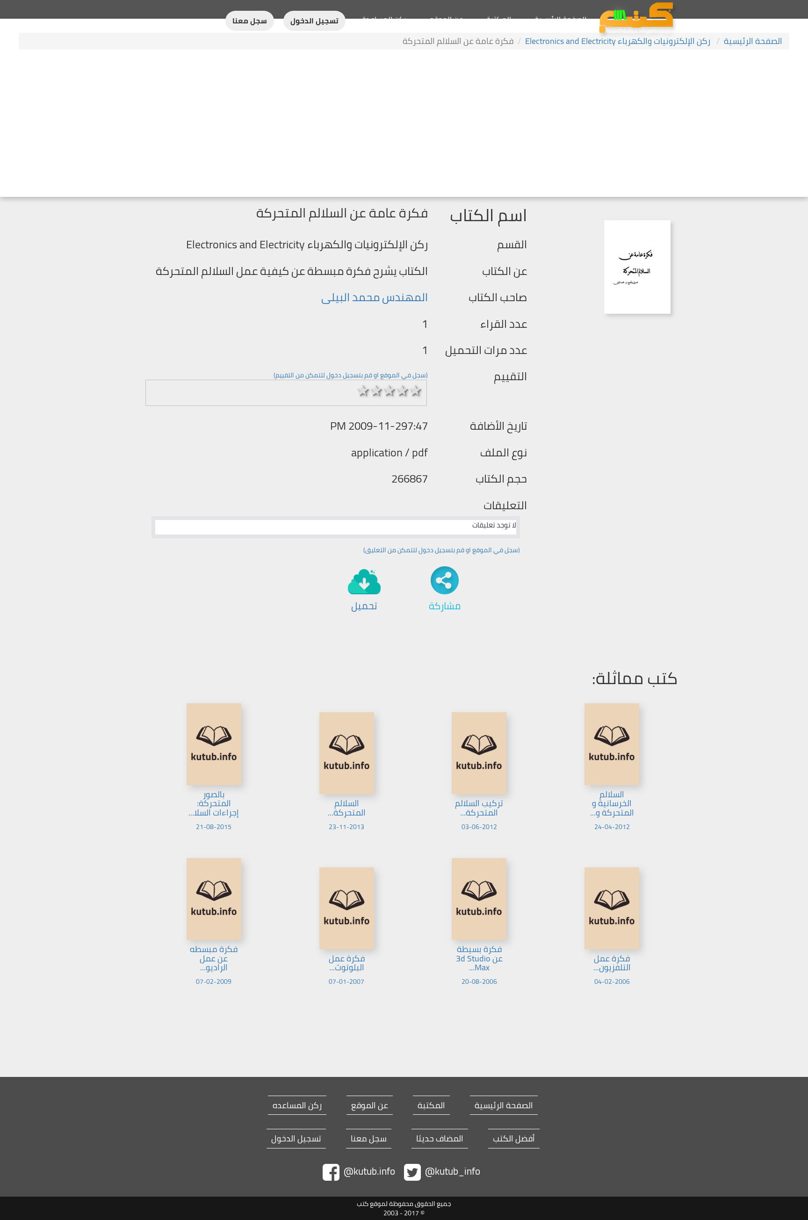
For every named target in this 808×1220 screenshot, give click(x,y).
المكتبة (498, 19)
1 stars (363, 390)
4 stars (402, 390)
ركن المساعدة (384, 19)
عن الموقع (446, 19)
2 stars (376, 390)
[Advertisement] (404, 124)
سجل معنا (249, 20)
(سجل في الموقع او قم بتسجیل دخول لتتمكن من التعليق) (441, 550)
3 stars (389, 390)
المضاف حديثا (439, 1139)
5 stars (415, 390)
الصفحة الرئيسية (560, 19)
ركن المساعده (297, 1105)
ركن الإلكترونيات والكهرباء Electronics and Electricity (618, 41)
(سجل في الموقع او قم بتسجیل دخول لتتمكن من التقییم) (351, 375)
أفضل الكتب (514, 1139)
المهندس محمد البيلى (374, 297)
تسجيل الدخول (314, 20)
